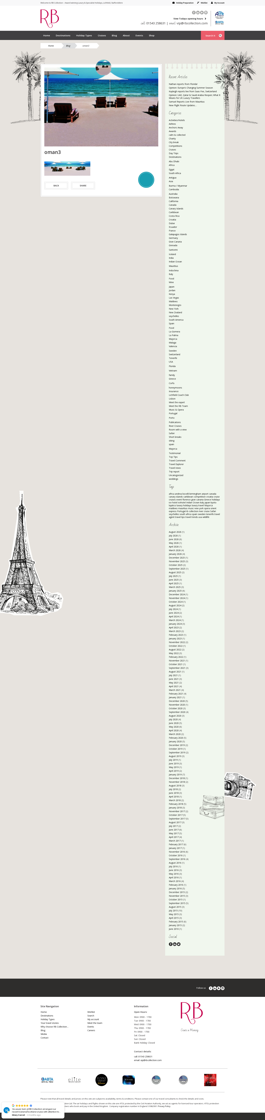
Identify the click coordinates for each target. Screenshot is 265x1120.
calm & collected (177, 134)
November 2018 (177, 781)
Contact (44, 1037)
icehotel (182, 502)
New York (174, 308)
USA (171, 361)
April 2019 (174, 770)
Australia (173, 193)
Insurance (174, 391)
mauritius (182, 508)
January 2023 (175, 638)
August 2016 (175, 862)
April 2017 (174, 837)
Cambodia (174, 189)
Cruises (102, 35)
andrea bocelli (182, 493)
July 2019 (173, 759)
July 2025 (173, 576)
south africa (185, 514)
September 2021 (177, 667)
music (191, 508)
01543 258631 (153, 23)
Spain (171, 323)
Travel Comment (177, 460)
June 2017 (174, 829)
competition (200, 496)
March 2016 (175, 881)
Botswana (174, 197)
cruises (172, 499)
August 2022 (175, 649)
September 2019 (177, 752)
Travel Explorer (176, 464)
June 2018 (174, 792)
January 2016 (175, 888)
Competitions (175, 145)
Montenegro (175, 305)
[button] (64, 1102)
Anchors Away (176, 127)
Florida (172, 366)
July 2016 (173, 866)
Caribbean (174, 212)
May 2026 (174, 542)
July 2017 (173, 826)
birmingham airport (198, 493)
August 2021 (175, 671)
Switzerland (174, 354)
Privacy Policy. (164, 1106)
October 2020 (175, 708)
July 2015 (173, 910)
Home (46, 35)
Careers (91, 1030)
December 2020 (177, 701)
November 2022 (177, 642)
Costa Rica (174, 215)
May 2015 (174, 914)
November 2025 (177, 561)
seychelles (174, 316)
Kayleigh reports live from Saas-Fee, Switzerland (193, 91)
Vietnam (173, 370)
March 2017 (175, 840)
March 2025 (175, 587)
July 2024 (173, 609)
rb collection (192, 511)
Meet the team (94, 1023)
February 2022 (176, 656)
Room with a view (178, 429)
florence (186, 499)
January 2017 (175, 848)
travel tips (180, 517)
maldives (173, 508)
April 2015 (174, 917)
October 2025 (175, 565)
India (171, 257)
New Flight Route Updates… (183, 105)
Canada (172, 204)
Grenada (173, 245)
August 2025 (175, 572)
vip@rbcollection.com (188, 23)
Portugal (173, 413)
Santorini (173, 249)
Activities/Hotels (177, 120)
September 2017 (177, 818)
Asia (171, 181)
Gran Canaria (175, 241)
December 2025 (177, 557)
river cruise (204, 511)
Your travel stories (50, 1023)
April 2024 (174, 616)
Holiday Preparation (185, 3)
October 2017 (175, 815)
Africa (172, 165)
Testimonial (175, 453)
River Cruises (175, 425)
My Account (219, 3)
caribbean (188, 496)
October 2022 (175, 645)
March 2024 (175, 620)
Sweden (173, 350)
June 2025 (174, 579)
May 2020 (174, 726)
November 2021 (177, 660)
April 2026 (174, 546)
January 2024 (175, 623)
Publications (175, 422)
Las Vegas (174, 297)
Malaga (172, 342)
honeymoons (175, 387)
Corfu (171, 383)
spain (171, 444)
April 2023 (174, 627)
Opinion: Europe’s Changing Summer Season (191, 87)
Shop (151, 35)
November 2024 (177, 598)
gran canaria (197, 499)
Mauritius (173, 266)
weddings (173, 478)
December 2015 (177, 892)
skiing (171, 440)
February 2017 (176, 844)
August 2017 (175, 822)
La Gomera (174, 331)
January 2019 (175, 774)
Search (90, 1015)
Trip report (174, 471)
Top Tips (173, 456)
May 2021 (174, 682)
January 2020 (175, 741)
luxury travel (198, 505)
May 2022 (174, 653)
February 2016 (176, 884)
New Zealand (175, 312)
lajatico (172, 505)
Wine (171, 282)
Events (139, 35)
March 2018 (175, 800)
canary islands (176, 496)
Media (44, 1034)
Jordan (172, 290)
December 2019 (177, 745)
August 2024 (175, 605)
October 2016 (175, 855)
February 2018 (176, 803)
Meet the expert (177, 402)
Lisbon (172, 398)
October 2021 (175, 664)
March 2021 (175, 690)
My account (93, 1019)
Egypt (171, 169)
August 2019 (175, 756)
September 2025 (177, 568)
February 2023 (176, 634)
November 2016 (177, 851)
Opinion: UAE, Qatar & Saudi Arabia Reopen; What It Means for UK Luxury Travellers (194, 96)
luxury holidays (184, 505)
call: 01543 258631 (143, 1056)
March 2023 (175, 631)
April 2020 (174, 730)
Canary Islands (176, 208)
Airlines (172, 123)
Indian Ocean (175, 261)
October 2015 (175, 899)
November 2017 (177, 811)
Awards (172, 131)
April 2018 (174, 796)
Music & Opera (176, 409)
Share (83, 185)
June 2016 (174, 870)
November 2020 (177, 704)
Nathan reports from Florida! (183, 84)
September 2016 (177, 859)
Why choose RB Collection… (55, 1026)
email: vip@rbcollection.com (148, 1060)
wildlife (206, 517)
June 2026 (174, 539)
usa (200, 517)
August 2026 (175, 531)
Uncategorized (176, 475)
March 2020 (175, 734)
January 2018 (175, 807)
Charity (172, 138)
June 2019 (174, 763)
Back (56, 185)
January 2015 (175, 925)
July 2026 (173, 535)
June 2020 (174, 723)
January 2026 (175, 553)
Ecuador (173, 226)
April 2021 (174, 686)
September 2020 (177, 712)
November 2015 (177, 895)
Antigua (172, 177)
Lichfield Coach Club (179, 395)
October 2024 (175, 601)
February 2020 (176, 737)
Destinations (63, 35)
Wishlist (204, 3)
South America (176, 319)
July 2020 (173, 719)
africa (171, 493)
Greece (172, 378)
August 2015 (175, 906)
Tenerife (173, 358)
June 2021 (174, 678)
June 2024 (174, 612)
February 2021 (176, 693)
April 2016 (174, 877)
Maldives (173, 301)
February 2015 (176, 921)
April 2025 (174, 583)
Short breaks (175, 436)
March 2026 (175, 550)
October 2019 (175, 748)
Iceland (172, 254)
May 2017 (174, 833)
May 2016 (174, 873)
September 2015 (177, 903)
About (126, 35)
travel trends (191, 517)
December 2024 (177, 594)
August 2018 (175, 785)
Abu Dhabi (174, 161)
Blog (114, 35)
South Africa (175, 173)
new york (199, 508)
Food (171, 278)
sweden (201, 514)
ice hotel (173, 502)
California (173, 201)
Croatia (172, 219)
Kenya (172, 294)
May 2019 (174, 767)
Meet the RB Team (178, 406)
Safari (172, 433)
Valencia (173, 346)
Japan (171, 286)
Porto (172, 417)
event (179, 499)
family (172, 375)
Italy (171, 274)
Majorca (173, 338)
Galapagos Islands (178, 234)
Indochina (174, 270)
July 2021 (173, 675)
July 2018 (173, 789)
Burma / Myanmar (178, 185)
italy (202, 502)
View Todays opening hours (188, 18)
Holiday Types (84, 35)
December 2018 (177, 778)
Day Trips (173, 153)
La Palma (173, 335)
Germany (173, 237)
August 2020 (175, 715)
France (172, 230)
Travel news (175, 467)
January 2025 (175, 590)
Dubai (172, 223)
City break (174, 142)
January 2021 (175, 697)
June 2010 (174, 928)
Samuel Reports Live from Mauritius (187, 101)
